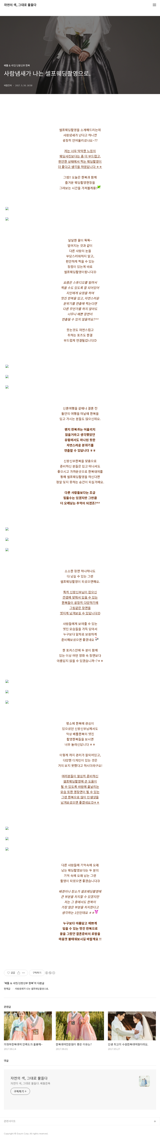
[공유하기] (18, 973)
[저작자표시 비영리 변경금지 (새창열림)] (50, 972)
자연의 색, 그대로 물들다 (20, 5)
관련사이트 (10, 1121)
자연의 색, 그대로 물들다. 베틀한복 (30, 1083)
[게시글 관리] (23, 973)
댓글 (6, 1060)
